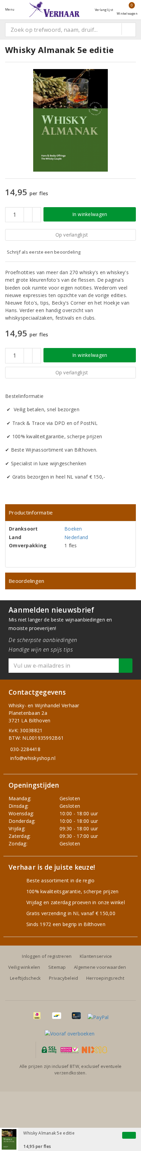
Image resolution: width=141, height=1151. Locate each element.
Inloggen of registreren (47, 956)
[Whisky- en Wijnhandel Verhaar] (54, 9)
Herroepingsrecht (105, 978)
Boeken (73, 528)
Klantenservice (96, 956)
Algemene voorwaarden (100, 967)
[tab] (70, 512)
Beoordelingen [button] (26, 580)
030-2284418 (25, 749)
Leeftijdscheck (25, 978)
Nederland (76, 537)
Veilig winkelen (24, 967)
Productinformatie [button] (31, 512)
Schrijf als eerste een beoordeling (43, 252)
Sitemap (57, 967)
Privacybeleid (63, 978)
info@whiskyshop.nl (32, 758)
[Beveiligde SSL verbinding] (70, 1050)
